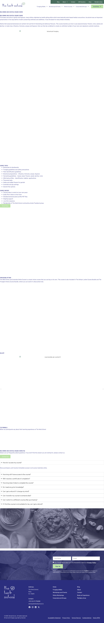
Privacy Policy (91, 562)
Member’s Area (98, 2)
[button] (1, 389)
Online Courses (68, 6)
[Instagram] (33, 607)
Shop (90, 2)
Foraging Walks (41, 6)
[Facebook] (29, 607)
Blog (58, 2)
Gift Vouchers (81, 2)
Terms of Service (76, 618)
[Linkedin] (36, 607)
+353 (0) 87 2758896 (34, 601)
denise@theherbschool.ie (36, 604)
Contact (73, 2)
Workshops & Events (55, 6)
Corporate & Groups (81, 6)
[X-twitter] (39, 607)
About (64, 2)
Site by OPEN (96, 618)
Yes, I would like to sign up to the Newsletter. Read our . (75, 562)
